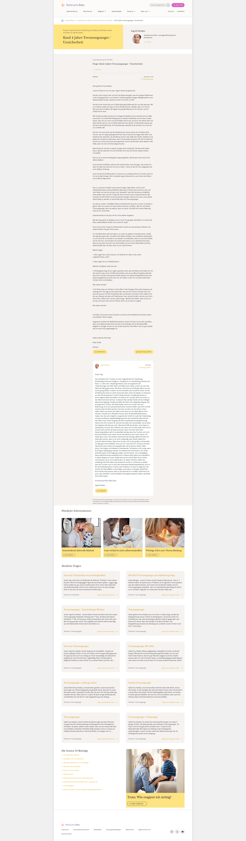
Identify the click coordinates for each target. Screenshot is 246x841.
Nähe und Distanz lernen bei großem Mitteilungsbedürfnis (83, 789)
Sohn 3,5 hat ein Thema (71, 770)
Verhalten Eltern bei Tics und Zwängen (76, 763)
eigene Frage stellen (144, 352)
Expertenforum (72, 11)
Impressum (65, 830)
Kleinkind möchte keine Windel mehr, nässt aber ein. (81, 782)
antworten (102, 491)
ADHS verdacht (68, 774)
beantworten (101, 352)
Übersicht (98, 70)
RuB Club (171, 11)
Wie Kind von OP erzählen (72, 766)
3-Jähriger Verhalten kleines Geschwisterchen (78, 778)
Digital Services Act (144, 830)
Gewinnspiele (116, 11)
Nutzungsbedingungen (113, 830)
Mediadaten (98, 830)
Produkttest (180, 11)
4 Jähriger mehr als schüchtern (74, 759)
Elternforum (87, 11)
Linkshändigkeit (69, 786)
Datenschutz (130, 830)
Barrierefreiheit (66, 834)
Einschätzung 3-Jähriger (71, 755)
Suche (168, 5)
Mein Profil (179, 5)
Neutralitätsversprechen (81, 830)
